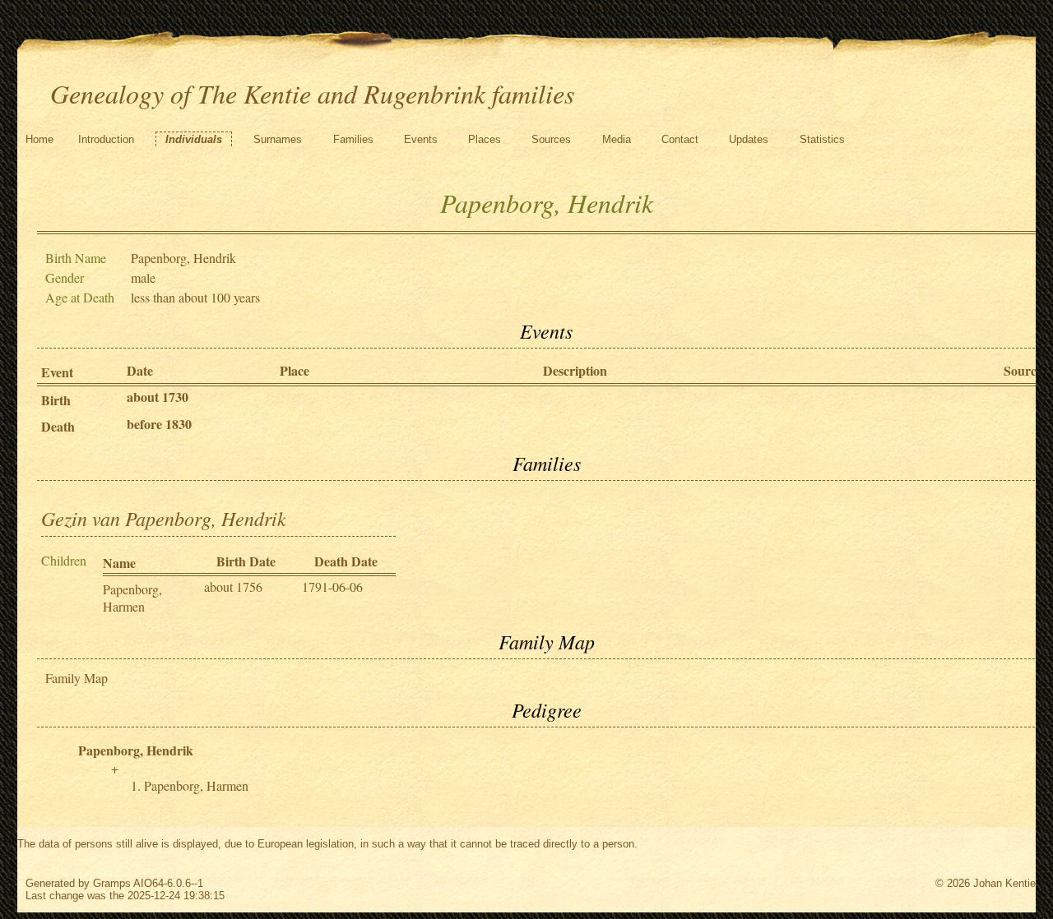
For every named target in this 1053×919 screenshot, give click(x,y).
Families (353, 139)
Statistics (822, 139)
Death (58, 426)
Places (484, 139)
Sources (551, 139)
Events (421, 139)
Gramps (112, 883)
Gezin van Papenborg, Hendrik (163, 518)
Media (616, 139)
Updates (748, 139)
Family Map (76, 677)
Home (39, 139)
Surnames (277, 139)
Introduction (106, 139)
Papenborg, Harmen (132, 597)
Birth (56, 399)
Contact (679, 139)
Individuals (193, 139)
